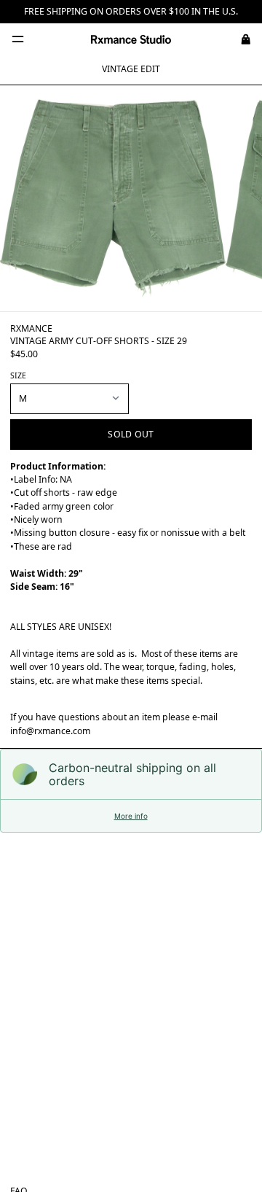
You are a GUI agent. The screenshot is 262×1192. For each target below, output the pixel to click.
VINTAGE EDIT (131, 69)
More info (131, 815)
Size (18, 375)
